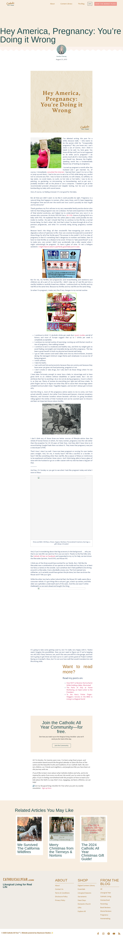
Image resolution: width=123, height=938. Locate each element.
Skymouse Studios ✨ (45, 933)
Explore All (82, 911)
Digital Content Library (86, 886)
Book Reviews (105, 908)
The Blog (81, 4)
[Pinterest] (108, 933)
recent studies (79, 335)
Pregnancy (104, 915)
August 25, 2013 (61, 60)
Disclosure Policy (61, 897)
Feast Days (82, 900)
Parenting (104, 904)
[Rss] (119, 933)
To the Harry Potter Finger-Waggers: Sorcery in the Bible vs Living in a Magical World (79, 696)
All (101, 889)
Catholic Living (105, 896)
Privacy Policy (60, 900)
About (52, 4)
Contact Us (59, 889)
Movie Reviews (105, 911)
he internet (60, 172)
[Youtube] (113, 933)
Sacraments (82, 897)
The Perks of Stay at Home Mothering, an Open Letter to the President (79, 690)
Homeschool (105, 900)
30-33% (69, 215)
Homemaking (105, 919)
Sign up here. (47, 788)
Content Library (66, 4)
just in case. (75, 247)
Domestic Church (84, 904)
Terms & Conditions (62, 893)
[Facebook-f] (98, 933)
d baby (68, 247)
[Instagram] (103, 933)
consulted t (51, 172)
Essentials (81, 889)
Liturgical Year (105, 893)
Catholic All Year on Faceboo (43, 556)
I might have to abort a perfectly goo (52, 247)
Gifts (79, 908)
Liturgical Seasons (84, 893)
